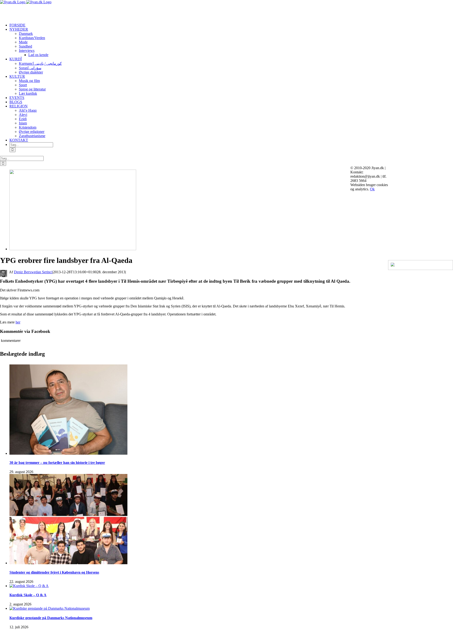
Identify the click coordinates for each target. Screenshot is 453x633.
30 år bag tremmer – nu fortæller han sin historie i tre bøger (57, 463)
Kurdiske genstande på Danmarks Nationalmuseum (50, 618)
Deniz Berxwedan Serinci (33, 272)
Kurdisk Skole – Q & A (27, 595)
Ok (372, 189)
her (18, 322)
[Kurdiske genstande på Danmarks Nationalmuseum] (49, 608)
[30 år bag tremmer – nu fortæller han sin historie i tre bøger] (68, 453)
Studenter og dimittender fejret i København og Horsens (54, 572)
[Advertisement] (55, 11)
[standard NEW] (72, 249)
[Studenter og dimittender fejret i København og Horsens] (68, 563)
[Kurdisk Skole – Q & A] (29, 586)
